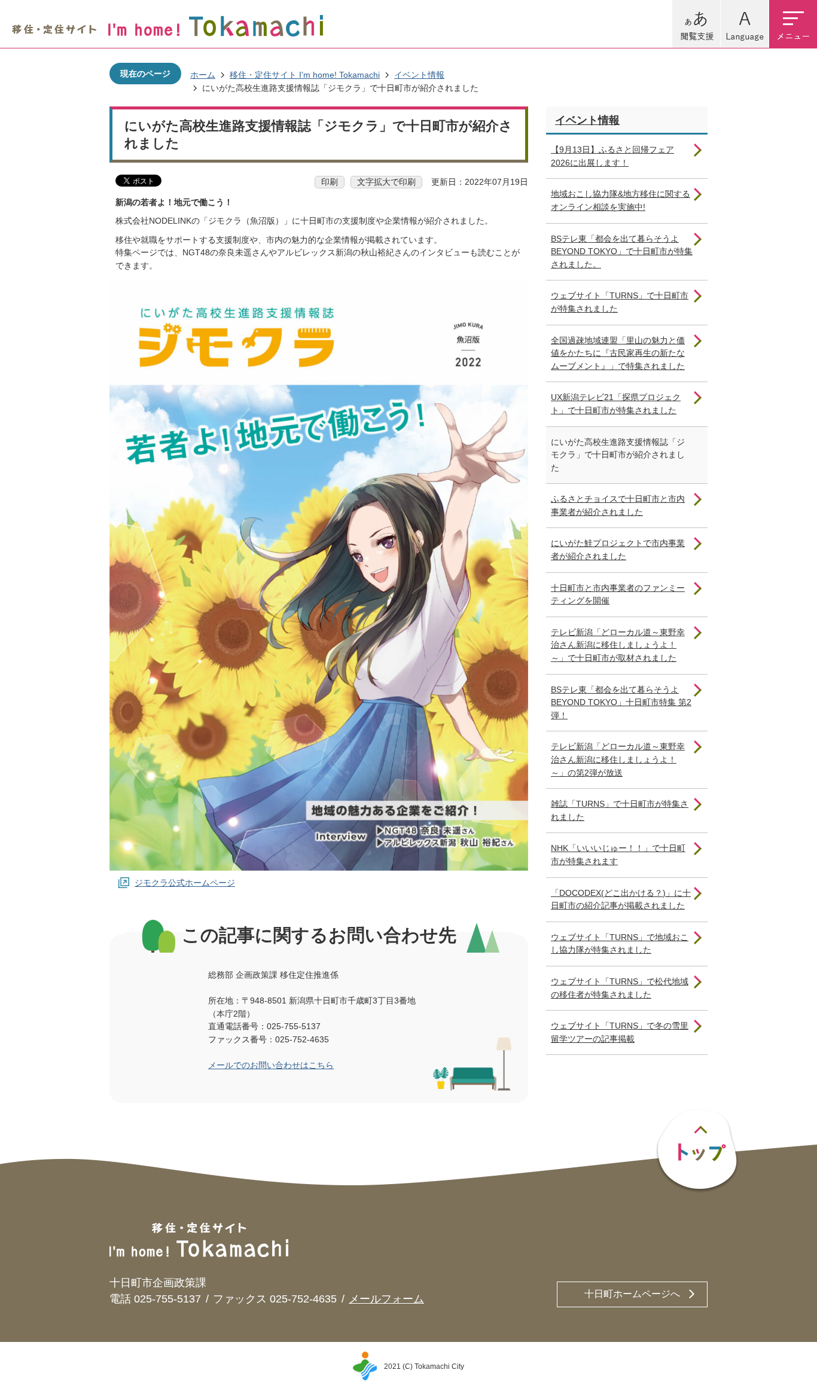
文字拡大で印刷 (386, 182)
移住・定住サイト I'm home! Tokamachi (305, 75)
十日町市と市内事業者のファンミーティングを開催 (618, 594)
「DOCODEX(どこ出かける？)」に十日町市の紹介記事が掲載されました (621, 899)
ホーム (202, 75)
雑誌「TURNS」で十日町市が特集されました (619, 810)
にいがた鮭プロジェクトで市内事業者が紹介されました (618, 549)
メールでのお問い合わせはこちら (271, 1065)
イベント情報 (419, 75)
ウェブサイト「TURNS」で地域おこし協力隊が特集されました (619, 943)
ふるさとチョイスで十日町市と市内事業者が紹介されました (618, 505)
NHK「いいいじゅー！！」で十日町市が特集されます (618, 854)
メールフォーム (386, 1299)
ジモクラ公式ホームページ (185, 882)
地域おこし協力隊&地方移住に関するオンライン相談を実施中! (620, 200)
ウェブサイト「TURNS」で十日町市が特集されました (619, 302)
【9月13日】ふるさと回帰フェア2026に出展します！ (612, 156)
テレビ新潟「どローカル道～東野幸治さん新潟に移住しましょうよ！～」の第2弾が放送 (618, 759)
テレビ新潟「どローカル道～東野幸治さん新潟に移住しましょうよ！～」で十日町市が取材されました (618, 645)
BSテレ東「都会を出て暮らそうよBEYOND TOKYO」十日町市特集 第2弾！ (621, 702)
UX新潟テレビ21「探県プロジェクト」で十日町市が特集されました (616, 403)
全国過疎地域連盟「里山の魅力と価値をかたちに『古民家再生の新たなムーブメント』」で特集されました (618, 353)
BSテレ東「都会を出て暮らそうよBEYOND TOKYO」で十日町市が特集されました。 (622, 251)
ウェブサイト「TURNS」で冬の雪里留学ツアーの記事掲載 (619, 1032)
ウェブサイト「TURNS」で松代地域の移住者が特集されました (619, 988)
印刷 (329, 182)
